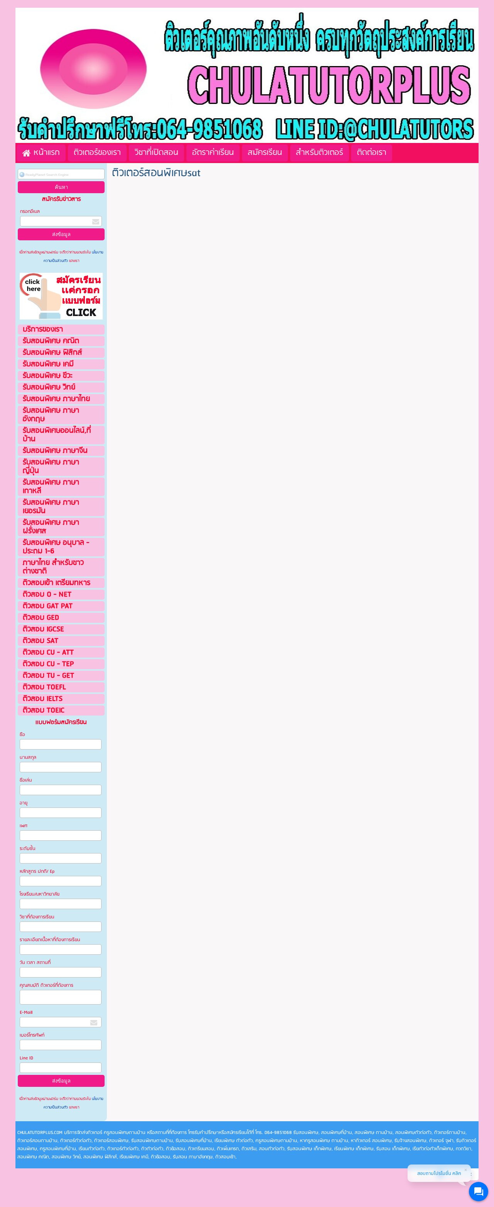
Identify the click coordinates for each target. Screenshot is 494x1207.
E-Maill (26, 1012)
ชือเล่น (26, 780)
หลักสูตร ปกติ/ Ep (37, 871)
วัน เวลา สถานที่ (36, 963)
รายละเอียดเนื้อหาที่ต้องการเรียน (50, 940)
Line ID (27, 1058)
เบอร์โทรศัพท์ (32, 1035)
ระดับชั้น (28, 849)
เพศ (23, 826)
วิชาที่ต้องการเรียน (37, 917)
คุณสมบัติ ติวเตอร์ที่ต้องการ (46, 985)
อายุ (23, 803)
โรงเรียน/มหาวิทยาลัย (39, 894)
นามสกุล (28, 757)
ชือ (22, 735)
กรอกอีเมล (30, 211)
